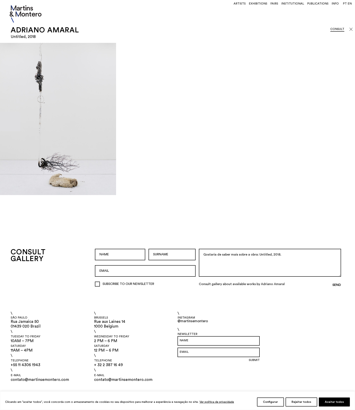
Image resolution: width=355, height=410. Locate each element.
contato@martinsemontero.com (40, 380)
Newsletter (187, 334)
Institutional (292, 3)
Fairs (274, 3)
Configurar (270, 402)
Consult (337, 29)
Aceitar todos (334, 402)
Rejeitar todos (301, 402)
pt (345, 3)
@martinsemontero (193, 321)
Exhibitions (258, 3)
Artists (240, 3)
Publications (317, 3)
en (350, 3)
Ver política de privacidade (216, 402)
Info (335, 3)
